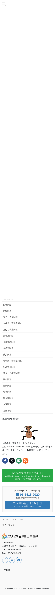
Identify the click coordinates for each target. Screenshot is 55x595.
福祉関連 (7, 379)
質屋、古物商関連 (11, 373)
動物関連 (7, 304)
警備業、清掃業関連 (12, 361)
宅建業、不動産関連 (12, 323)
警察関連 (7, 392)
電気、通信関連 (10, 317)
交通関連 (7, 404)
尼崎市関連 (8, 348)
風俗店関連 (8, 336)
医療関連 (7, 311)
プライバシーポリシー (12, 519)
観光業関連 (8, 398)
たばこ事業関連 (10, 329)
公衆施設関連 (9, 342)
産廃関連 (7, 385)
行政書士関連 (9, 367)
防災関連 (7, 354)
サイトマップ (8, 525)
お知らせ (7, 410)
